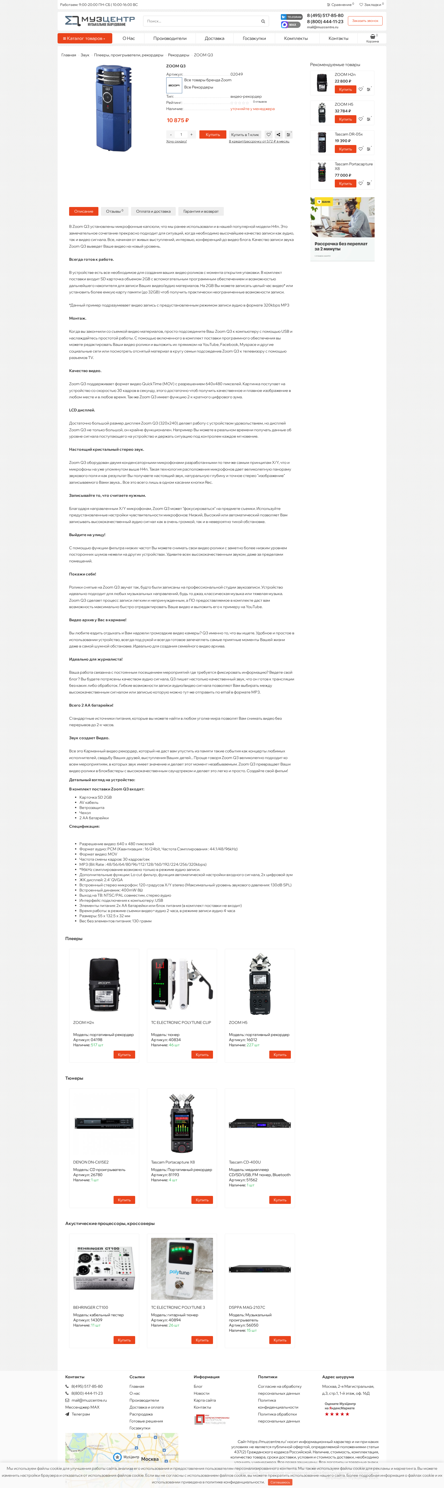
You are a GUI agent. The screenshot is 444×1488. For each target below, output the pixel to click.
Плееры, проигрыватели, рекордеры (128, 54)
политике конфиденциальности (234, 1482)
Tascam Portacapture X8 (173, 1162)
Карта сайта (205, 1400)
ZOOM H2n (83, 1022)
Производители (170, 38)
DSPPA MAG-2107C (247, 1307)
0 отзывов (260, 101)
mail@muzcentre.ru (322, 27)
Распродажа (141, 1414)
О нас (135, 1393)
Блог (198, 1386)
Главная (68, 54)
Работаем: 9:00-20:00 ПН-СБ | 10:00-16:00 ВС (99, 4)
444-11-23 (325, 21)
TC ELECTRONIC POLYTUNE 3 (178, 1307)
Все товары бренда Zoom (208, 79)
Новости (201, 1393)
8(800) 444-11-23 (87, 1393)
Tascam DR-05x (349, 134)
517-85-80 (325, 15)
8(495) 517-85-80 (87, 1386)
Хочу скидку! (176, 141)
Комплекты (296, 38)
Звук (85, 54)
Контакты (338, 38)
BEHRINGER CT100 (90, 1307)
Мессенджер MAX (82, 1407)
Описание (83, 211)
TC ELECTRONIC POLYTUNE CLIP (181, 1022)
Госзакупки (254, 38)
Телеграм (80, 1414)
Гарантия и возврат (201, 211)
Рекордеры (178, 54)
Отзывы (114, 211)
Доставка (214, 38)
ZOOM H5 (238, 1022)
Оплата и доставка (153, 211)
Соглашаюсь (280, 1482)
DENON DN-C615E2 (91, 1162)
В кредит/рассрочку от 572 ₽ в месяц (259, 141)
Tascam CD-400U (245, 1162)
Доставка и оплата (147, 1407)
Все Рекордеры (198, 87)
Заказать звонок (365, 21)
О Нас (129, 38)
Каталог (84, 38)
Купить (213, 134)
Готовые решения (146, 1421)
